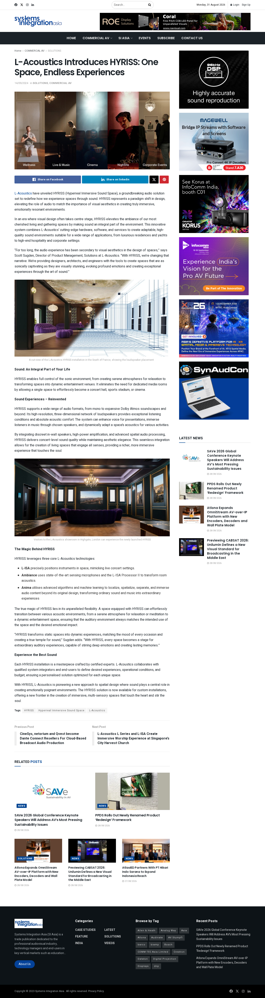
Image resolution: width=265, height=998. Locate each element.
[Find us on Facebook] (15, 5)
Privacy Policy (96, 991)
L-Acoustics (23, 193)
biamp (155, 944)
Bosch (168, 944)
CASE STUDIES (85, 930)
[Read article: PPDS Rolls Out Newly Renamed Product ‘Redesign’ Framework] (132, 791)
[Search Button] (150, 5)
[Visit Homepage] (38, 21)
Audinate (157, 937)
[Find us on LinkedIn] (32, 5)
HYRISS (29, 710)
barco (141, 944)
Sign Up (246, 5)
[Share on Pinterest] (164, 179)
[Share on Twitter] (154, 179)
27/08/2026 (130, 881)
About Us (25, 964)
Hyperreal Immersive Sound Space (61, 710)
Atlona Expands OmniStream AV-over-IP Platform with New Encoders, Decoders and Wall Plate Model (36, 874)
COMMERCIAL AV (96, 38)
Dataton (143, 959)
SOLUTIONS (54, 51)
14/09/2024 (21, 83)
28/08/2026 (22, 830)
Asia (184, 930)
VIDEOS (109, 943)
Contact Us (192, 38)
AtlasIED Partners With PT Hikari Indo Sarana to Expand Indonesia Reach (145, 872)
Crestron (179, 952)
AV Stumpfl (175, 937)
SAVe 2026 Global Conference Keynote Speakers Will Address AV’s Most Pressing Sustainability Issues (48, 820)
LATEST (109, 930)
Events (145, 38)
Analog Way (168, 930)
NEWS (21, 806)
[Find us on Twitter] (21, 5)
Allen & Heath (146, 930)
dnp (156, 966)
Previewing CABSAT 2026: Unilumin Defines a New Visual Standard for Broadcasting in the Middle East (90, 874)
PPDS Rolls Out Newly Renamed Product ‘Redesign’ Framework (127, 817)
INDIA (79, 943)
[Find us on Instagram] (27, 5)
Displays (143, 966)
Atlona (142, 937)
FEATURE (81, 936)
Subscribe (166, 38)
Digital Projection (164, 959)
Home (71, 38)
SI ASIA (124, 38)
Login (235, 5)
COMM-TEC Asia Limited (153, 952)
